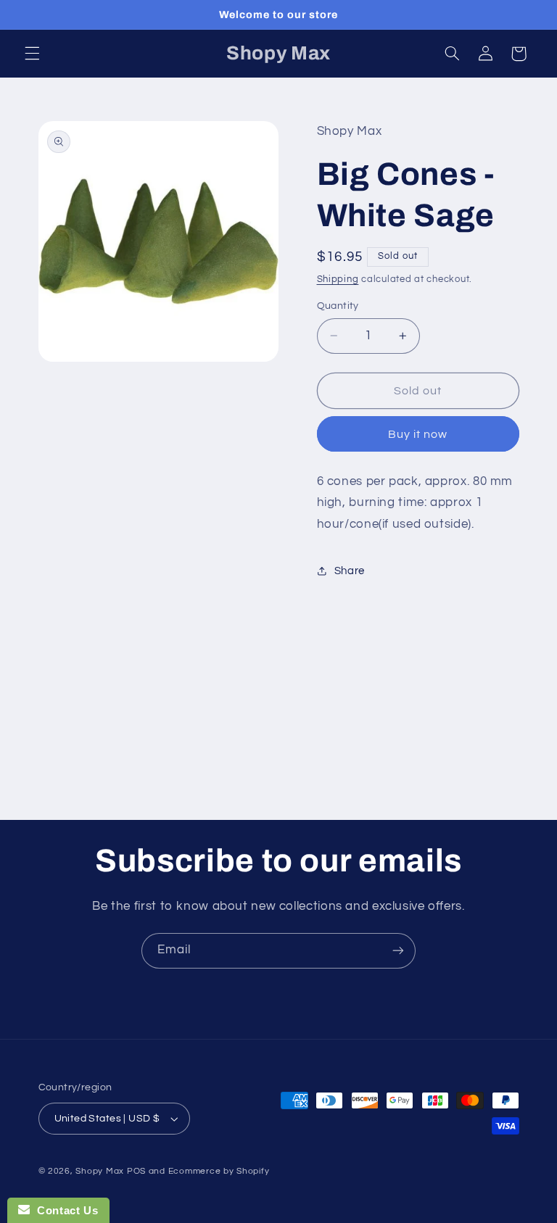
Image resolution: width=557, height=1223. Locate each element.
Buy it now (418, 434)
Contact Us (64, 1210)
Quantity (338, 306)
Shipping (338, 279)
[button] (32, 53)
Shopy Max (99, 1171)
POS (136, 1171)
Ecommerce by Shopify (219, 1171)
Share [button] (349, 570)
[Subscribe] (398, 951)
